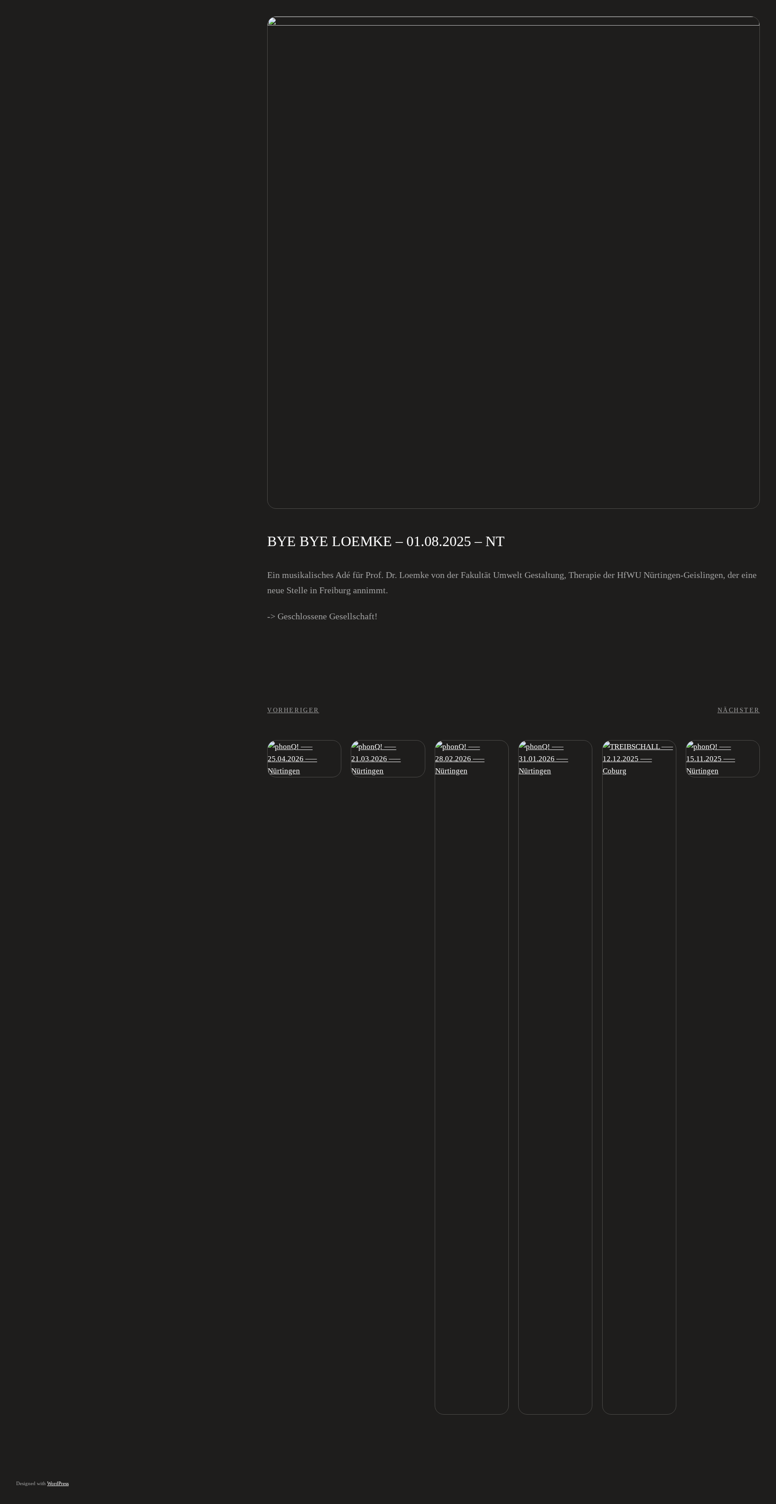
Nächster (739, 710)
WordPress (58, 1483)
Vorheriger (293, 710)
